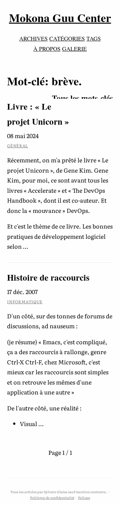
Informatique (25, 302)
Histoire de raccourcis (48, 277)
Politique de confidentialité (52, 497)
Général (17, 146)
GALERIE (74, 48)
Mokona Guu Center (60, 17)
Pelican (84, 497)
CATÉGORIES (67, 38)
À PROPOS (46, 48)
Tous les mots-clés (82, 98)
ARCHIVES (33, 38)
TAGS (93, 38)
